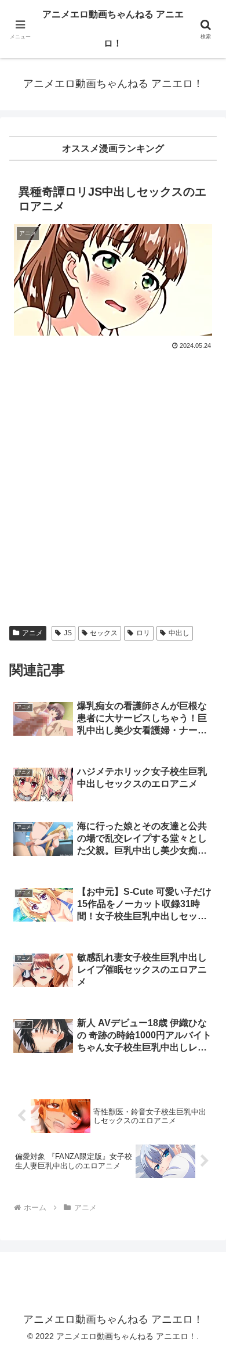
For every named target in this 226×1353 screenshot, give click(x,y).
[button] (203, 1346)
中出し (179, 633)
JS (68, 633)
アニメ (32, 633)
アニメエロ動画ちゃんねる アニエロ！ (113, 28)
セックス (104, 633)
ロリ (143, 633)
